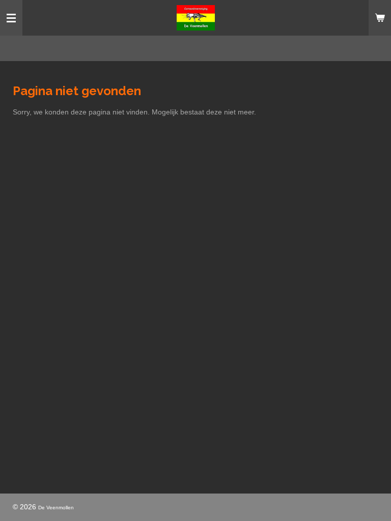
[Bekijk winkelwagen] (380, 18)
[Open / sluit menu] (11, 18)
